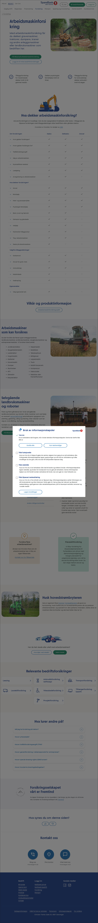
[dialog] (49, 461)
